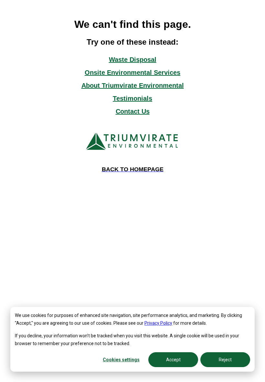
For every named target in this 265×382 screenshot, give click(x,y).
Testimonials (132, 98)
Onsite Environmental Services (132, 72)
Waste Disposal (132, 59)
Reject (225, 359)
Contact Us (133, 111)
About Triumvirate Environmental (132, 85)
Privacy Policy (158, 323)
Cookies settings (121, 359)
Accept (173, 359)
